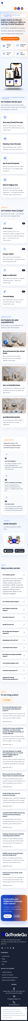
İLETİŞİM (17, 916)
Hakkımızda (5, 956)
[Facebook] (5, 948)
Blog (3, 959)
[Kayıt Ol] (15, 8)
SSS (3, 964)
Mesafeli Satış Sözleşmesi (10, 977)
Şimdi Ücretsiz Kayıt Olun (10, 38)
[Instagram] (8, 948)
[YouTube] (13, 948)
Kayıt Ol (7, 916)
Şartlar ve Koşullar (7, 975)
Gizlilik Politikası (6, 972)
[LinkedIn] (2, 948)
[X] (10, 948)
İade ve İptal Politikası (8, 980)
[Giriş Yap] (18, 8)
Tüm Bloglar (7, 700)
